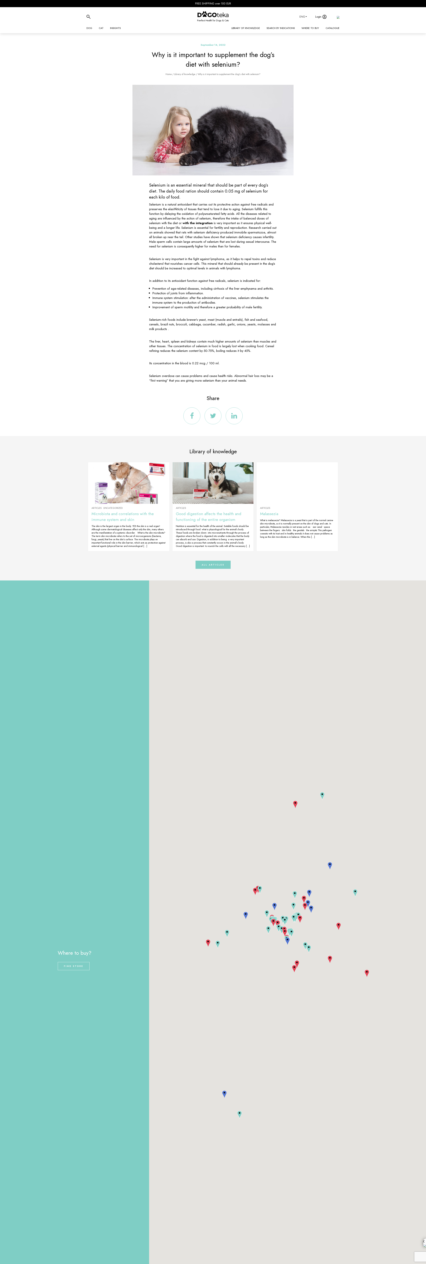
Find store (73, 966)
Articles (97, 508)
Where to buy (310, 28)
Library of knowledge (245, 28)
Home (169, 74)
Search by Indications (281, 28)
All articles (213, 564)
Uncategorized (113, 508)
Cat (101, 28)
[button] (273, 923)
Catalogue (332, 28)
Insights (115, 28)
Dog (89, 28)
